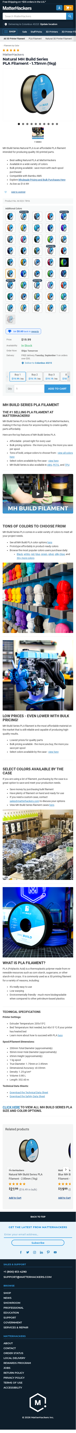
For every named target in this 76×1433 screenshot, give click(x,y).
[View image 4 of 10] (31, 124)
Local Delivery (14, 1358)
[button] (38, 24)
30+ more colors (25, 558)
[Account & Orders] (59, 7)
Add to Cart (57, 388)
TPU (67, 464)
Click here (11, 1107)
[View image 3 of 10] (27, 124)
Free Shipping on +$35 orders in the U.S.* (24, 2)
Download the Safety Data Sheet (27, 1096)
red (32, 554)
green (44, 554)
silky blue (60, 554)
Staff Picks (36, 31)
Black (20, 554)
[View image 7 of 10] (44, 124)
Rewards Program (17, 1363)
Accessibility (13, 1387)
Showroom (12, 1302)
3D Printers (52, 31)
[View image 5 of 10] (36, 124)
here (49, 542)
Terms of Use (13, 1382)
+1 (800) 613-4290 (15, 1271)
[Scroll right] (66, 1169)
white (27, 554)
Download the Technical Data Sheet (29, 1092)
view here (53, 460)
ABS (49, 464)
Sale (24, 31)
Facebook (21, 1252)
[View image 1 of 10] (19, 124)
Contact (10, 1348)
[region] (38, 94)
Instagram (34, 1252)
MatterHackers (13, 54)
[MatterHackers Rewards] (9, 331)
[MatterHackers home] (17, 8)
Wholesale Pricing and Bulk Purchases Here (41, 179)
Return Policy (14, 1372)
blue (37, 554)
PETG (56, 464)
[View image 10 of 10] (57, 124)
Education (11, 1312)
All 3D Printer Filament (14, 38)
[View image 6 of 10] (40, 124)
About (8, 1343)
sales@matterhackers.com (24, 801)
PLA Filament (35, 38)
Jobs (7, 1368)
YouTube (55, 1252)
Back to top (38, 1216)
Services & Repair (16, 1327)
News (7, 1298)
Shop (7, 1293)
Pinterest (48, 1252)
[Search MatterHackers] (69, 16)
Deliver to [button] (38, 363)
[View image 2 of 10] (23, 124)
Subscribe (38, 1242)
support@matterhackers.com (27, 1277)
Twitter (28, 1252)
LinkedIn (41, 1252)
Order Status (13, 1353)
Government (13, 1322)
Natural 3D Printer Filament (58, 38)
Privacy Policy (14, 1377)
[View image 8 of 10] (48, 124)
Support (10, 1317)
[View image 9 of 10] (53, 124)
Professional (13, 1307)
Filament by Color (11, 45)
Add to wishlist (18, 192)
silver (51, 554)
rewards (35, 331)
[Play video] (38, 133)
